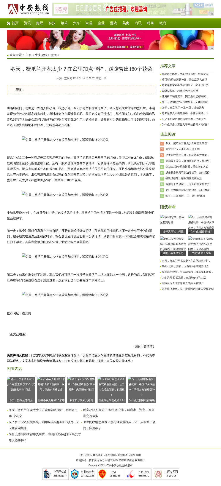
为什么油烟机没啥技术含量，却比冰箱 (188, 190)
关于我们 (85, 455)
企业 (101, 23)
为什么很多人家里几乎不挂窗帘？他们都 (185, 124)
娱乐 (64, 23)
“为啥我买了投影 (201, 253)
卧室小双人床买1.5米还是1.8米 (183, 149)
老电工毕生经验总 (173, 253)
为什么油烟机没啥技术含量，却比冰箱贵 (185, 102)
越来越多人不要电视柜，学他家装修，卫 (185, 113)
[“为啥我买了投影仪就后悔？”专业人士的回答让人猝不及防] (201, 249)
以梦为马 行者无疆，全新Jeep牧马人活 (184, 277)
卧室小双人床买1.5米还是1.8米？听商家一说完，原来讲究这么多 (51, 401)
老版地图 (110, 455)
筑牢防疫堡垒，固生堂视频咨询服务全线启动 (188, 288)
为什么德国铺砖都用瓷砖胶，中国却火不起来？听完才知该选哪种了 (142, 401)
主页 (29, 55)
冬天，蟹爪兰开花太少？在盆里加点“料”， (186, 260)
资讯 (27, 23)
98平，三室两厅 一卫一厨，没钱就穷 (183, 107)
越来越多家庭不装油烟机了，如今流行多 (185, 85)
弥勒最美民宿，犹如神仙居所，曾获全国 (185, 73)
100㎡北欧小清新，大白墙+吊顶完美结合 (185, 266)
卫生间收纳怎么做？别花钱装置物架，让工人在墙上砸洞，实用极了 (112, 401)
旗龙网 (26, 313)
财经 (39, 23)
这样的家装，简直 (173, 231)
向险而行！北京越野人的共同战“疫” (182, 283)
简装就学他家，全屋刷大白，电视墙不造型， (188, 271)
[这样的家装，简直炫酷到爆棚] (173, 222)
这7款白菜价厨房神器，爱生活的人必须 (184, 79)
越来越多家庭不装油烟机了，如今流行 (188, 172)
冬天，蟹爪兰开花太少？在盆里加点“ (187, 143)
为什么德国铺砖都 (201, 231)
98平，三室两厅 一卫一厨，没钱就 (185, 195)
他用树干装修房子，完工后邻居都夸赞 (188, 184)
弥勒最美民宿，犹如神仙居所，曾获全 (188, 160)
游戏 (113, 23)
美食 (125, 23)
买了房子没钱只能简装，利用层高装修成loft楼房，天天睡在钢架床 (81, 401)
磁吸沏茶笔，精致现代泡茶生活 (180, 90)
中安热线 (41, 55)
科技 (52, 23)
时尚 (150, 23)
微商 (162, 23)
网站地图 (123, 455)
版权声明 (135, 455)
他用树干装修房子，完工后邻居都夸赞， (185, 96)
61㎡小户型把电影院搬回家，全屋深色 (184, 118)
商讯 (138, 23)
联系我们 (98, 455)
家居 (88, 23)
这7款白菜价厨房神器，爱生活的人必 (187, 166)
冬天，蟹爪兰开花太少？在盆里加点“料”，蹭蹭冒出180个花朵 (21, 401)
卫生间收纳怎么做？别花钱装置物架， (188, 155)
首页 (15, 23)
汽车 (76, 23)
